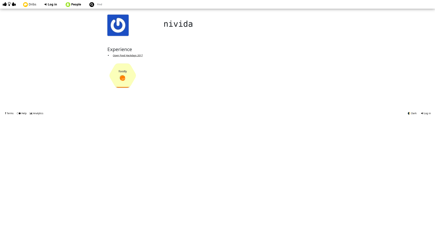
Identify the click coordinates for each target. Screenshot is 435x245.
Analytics (37, 113)
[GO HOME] (10, 4)
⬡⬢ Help (22, 113)
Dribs (32, 4)
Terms (10, 113)
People (75, 4)
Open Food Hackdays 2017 (128, 55)
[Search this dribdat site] (90, 4)
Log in (52, 4)
